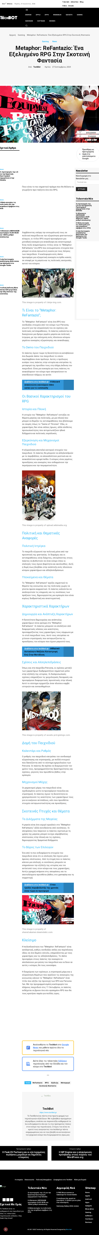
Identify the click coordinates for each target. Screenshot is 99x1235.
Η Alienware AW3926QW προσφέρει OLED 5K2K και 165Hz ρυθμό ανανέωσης (83, 216)
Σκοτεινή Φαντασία (47, 1086)
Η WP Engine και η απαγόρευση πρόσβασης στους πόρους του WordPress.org (75, 1155)
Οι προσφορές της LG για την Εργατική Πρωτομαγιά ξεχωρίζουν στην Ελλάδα (84, 207)
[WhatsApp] (49, 75)
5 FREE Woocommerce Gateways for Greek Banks (66, 1194)
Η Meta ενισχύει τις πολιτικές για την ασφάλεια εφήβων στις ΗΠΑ (83, 225)
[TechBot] (48, 1099)
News (54, 41)
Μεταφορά (65, 1083)
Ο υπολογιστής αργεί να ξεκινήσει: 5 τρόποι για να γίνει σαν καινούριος (68, 1200)
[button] (26, 26)
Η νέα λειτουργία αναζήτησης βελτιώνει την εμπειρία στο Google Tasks (83, 234)
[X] (96, 2)
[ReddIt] (55, 75)
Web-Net (69, 1229)
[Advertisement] (48, 165)
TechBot (36, 67)
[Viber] (61, 75)
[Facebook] (93, 2)
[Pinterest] (43, 75)
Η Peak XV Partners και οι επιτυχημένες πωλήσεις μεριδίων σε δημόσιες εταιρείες (23, 1155)
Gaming (21, 35)
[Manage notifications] (6, 1229)
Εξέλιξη (54, 1083)
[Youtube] (93, 5)
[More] (67, 75)
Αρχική (12, 35)
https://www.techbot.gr (48, 1112)
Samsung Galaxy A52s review (67, 1206)
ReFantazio (37, 1083)
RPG (47, 1083)
